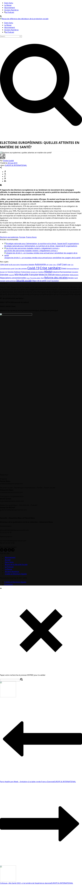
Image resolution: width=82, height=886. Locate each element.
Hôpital (48, 271)
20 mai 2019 (12, 163)
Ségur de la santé (39, 280)
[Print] (1, 185)
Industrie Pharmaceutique (61, 272)
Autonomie (40, 264)
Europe (22, 237)
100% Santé (4, 265)
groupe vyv (34, 272)
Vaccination (55, 281)
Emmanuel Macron (73, 269)
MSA (17, 274)
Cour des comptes (21, 269)
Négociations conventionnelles (13, 277)
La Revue (7, 5)
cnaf (59, 264)
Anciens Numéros (11, 10)
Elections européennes (9, 237)
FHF (6, 272)
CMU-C (55, 264)
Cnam (64, 264)
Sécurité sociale (24, 280)
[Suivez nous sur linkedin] (1, 551)
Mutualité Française (28, 274)
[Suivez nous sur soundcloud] (13, 551)
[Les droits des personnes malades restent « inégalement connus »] (31, 248)
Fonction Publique (14, 272)
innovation (75, 272)
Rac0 (42, 278)
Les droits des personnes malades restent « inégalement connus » (31, 250)
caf (47, 265)
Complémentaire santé (7, 269)
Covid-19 (33, 268)
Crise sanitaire (50, 268)
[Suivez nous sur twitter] (5, 551)
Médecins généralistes (62, 275)
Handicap (41, 272)
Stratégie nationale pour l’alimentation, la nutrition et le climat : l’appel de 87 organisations (40, 246)
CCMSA (50, 264)
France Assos (31, 237)
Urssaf (48, 281)
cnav (68, 265)
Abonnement (9, 7)
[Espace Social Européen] (24, 19)
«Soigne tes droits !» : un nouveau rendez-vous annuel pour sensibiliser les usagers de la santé (42, 257)
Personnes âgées (35, 278)
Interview (4, 274)
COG (72, 264)
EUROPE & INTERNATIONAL (16, 165)
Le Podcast (9, 12)
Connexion (8, 584)
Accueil (7, 560)
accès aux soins (14, 265)
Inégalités (11, 275)
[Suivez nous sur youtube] (9, 551)
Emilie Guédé (8, 160)
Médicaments (74, 275)
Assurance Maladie (27, 264)
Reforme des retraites (56, 277)
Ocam (28, 278)
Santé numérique (11, 281)
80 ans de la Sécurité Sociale (16, 564)
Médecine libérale (47, 274)
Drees (63, 268)
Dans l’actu (8, 3)
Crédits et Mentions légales (16, 574)
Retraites (71, 278)
